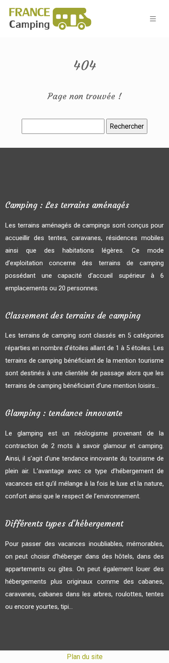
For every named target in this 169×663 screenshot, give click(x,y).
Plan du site (85, 657)
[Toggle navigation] (152, 19)
